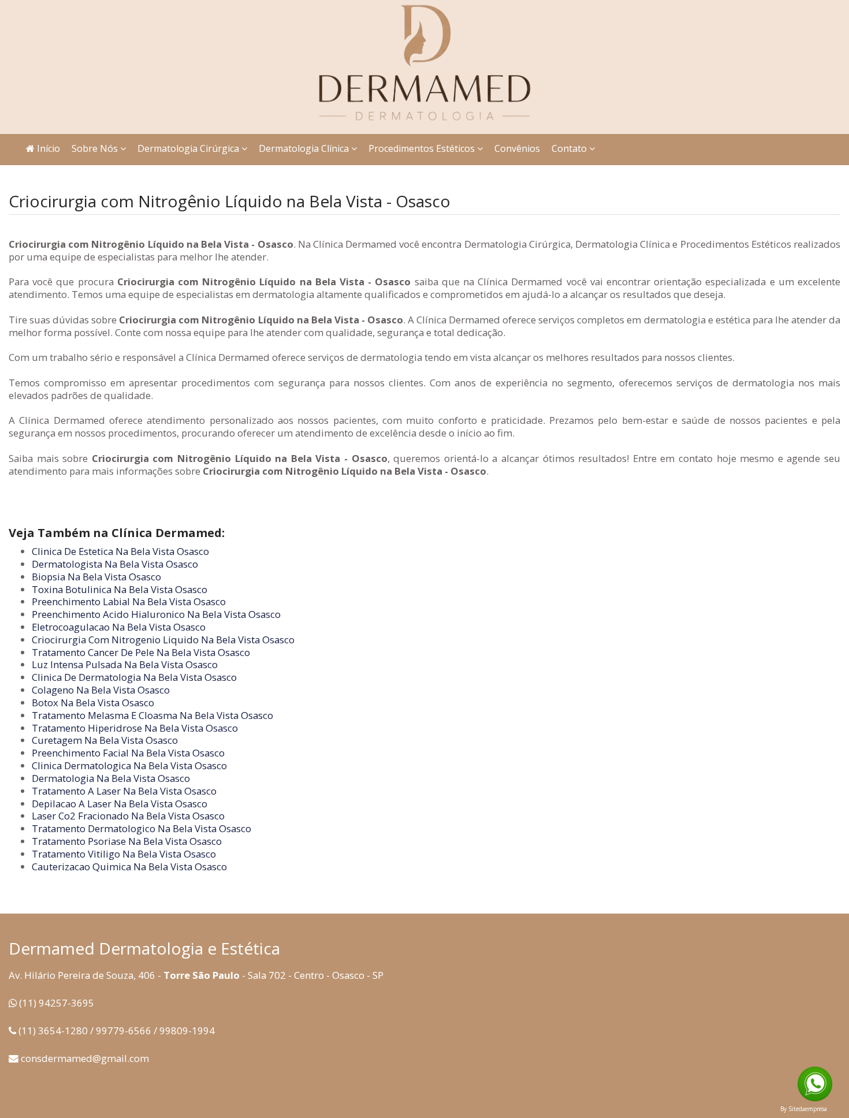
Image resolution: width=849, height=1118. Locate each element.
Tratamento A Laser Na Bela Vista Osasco (124, 790)
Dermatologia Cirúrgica (189, 148)
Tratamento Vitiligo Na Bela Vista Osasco (124, 853)
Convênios (517, 148)
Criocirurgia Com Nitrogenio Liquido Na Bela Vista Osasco (163, 639)
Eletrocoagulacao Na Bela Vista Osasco (119, 626)
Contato (570, 148)
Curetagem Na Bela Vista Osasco (105, 740)
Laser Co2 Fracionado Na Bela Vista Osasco (128, 815)
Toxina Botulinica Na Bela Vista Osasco (119, 589)
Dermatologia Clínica (305, 148)
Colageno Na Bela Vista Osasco (101, 689)
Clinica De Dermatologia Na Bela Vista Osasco (134, 677)
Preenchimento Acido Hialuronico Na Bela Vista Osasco (156, 614)
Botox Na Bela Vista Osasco (93, 702)
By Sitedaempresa (803, 1109)
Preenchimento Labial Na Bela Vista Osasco (129, 601)
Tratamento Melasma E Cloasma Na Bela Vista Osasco (152, 715)
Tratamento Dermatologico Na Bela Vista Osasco (141, 828)
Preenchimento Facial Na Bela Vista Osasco (128, 752)
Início (47, 148)
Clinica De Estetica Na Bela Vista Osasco (120, 551)
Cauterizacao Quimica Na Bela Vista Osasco (129, 866)
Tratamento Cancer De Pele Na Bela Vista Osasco (141, 652)
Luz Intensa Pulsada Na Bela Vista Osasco (125, 664)
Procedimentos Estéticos (422, 148)
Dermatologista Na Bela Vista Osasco (115, 564)
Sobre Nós (96, 148)
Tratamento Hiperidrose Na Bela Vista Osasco (135, 728)
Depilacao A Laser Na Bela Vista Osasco (119, 803)
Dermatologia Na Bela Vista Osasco (111, 778)
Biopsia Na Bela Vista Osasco (96, 576)
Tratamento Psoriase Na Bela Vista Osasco (127, 841)
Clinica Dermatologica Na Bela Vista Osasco (129, 765)
